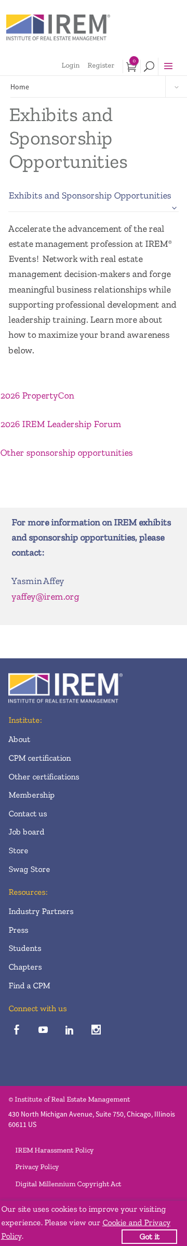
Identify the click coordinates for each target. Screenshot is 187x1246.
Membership (31, 795)
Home (19, 86)
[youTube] (43, 1030)
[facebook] (16, 1030)
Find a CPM (29, 985)
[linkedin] (69, 1030)
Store (18, 850)
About (19, 739)
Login (70, 65)
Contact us (27, 813)
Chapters (25, 967)
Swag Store (29, 869)
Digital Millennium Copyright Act (68, 1183)
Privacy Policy (37, 1166)
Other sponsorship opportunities (66, 452)
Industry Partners (40, 911)
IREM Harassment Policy (54, 1150)
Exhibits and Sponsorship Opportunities (89, 195)
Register (100, 65)
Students (24, 948)
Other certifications (43, 776)
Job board (26, 832)
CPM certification (39, 758)
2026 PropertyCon (37, 395)
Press (18, 930)
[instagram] (96, 1030)
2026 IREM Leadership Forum (60, 424)
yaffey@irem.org (45, 596)
